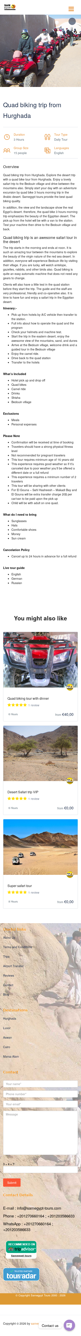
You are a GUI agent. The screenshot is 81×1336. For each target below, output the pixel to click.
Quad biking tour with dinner (28, 698)
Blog (6, 994)
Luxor (7, 1028)
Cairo (6, 1047)
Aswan (7, 1037)
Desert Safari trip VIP (22, 792)
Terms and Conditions (17, 947)
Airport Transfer (13, 966)
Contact (8, 985)
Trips (6, 956)
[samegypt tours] (70, 687)
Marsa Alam (11, 1056)
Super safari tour (19, 885)
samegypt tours (41, 1323)
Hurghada (9, 1018)
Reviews (8, 975)
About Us (9, 937)
